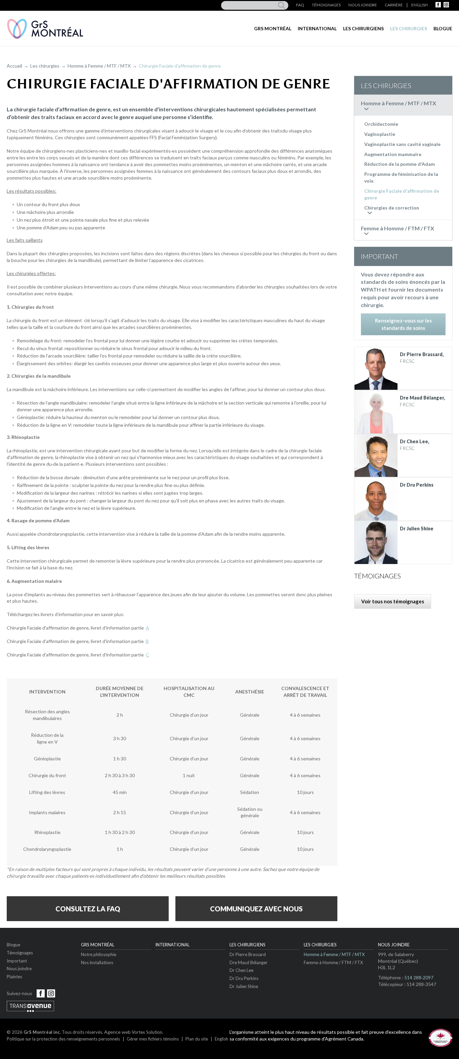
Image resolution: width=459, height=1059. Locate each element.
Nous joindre (362, 4)
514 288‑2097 (418, 977)
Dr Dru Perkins (244, 978)
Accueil (14, 66)
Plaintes (14, 976)
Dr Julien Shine (244, 986)
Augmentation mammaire (392, 154)
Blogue (442, 28)
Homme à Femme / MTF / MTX (99, 66)
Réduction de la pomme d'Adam (399, 164)
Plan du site (196, 1039)
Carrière (394, 4)
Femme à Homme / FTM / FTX (333, 962)
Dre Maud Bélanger (248, 962)
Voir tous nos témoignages (392, 601)
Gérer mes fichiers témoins (153, 1039)
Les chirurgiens (363, 28)
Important (17, 960)
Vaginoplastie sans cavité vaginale (402, 144)
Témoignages (326, 4)
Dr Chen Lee (241, 970)
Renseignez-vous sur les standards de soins (403, 324)
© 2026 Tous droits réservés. (55, 1032)
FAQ (300, 4)
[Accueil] (45, 28)
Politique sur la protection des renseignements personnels (63, 1039)
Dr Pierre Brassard (248, 954)
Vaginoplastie (379, 134)
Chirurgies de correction (391, 208)
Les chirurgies (408, 28)
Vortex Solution (147, 1032)
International (317, 28)
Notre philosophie (98, 954)
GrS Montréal (272, 28)
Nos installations (97, 962)
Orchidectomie (381, 124)
